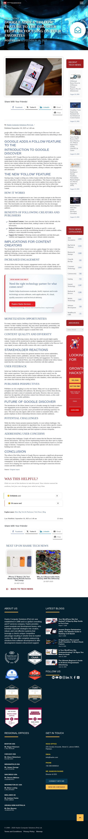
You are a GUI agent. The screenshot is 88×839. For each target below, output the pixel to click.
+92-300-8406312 (52, 766)
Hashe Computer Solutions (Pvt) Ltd (29, 828)
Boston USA (9, 744)
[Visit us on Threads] (76, 677)
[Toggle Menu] (81, 3)
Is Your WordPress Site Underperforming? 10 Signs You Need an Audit (71, 652)
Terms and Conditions (13, 831)
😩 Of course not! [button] (33, 503)
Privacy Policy (28, 831)
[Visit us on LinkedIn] (66, 677)
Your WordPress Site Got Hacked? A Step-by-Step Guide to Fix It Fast (71, 621)
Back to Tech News (22, 589)
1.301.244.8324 (9, 789)
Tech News (37, 512)
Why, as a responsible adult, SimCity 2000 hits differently (48, 577)
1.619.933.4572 (9, 779)
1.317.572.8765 (9, 769)
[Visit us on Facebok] (73, 677)
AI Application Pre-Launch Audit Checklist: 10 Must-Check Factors (71, 642)
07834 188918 (9, 800)
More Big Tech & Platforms (24, 512)
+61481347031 (9, 810)
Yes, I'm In (75, 380)
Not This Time (75, 386)
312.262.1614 (8, 759)
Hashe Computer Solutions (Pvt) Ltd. (20, 125)
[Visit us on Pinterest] (59, 677)
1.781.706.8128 (9, 748)
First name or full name (75, 392)
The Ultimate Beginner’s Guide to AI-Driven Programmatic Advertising (70, 663)
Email (75, 401)
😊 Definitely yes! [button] (32, 496)
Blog (44, 512)
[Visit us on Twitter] (69, 677)
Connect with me (56, 781)
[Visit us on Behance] (52, 677)
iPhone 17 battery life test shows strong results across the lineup (19, 578)
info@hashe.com (52, 757)
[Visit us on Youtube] (55, 677)
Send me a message (56, 787)
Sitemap (39, 831)
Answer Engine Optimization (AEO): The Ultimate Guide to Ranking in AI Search (70, 632)
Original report (15, 469)
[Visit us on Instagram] (62, 677)
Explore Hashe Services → (22, 304)
